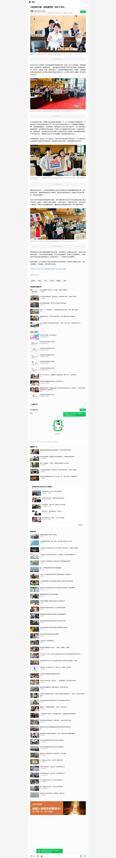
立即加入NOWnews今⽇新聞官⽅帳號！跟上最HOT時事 (48, 269)
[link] (38, 856)
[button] (33, 856)
